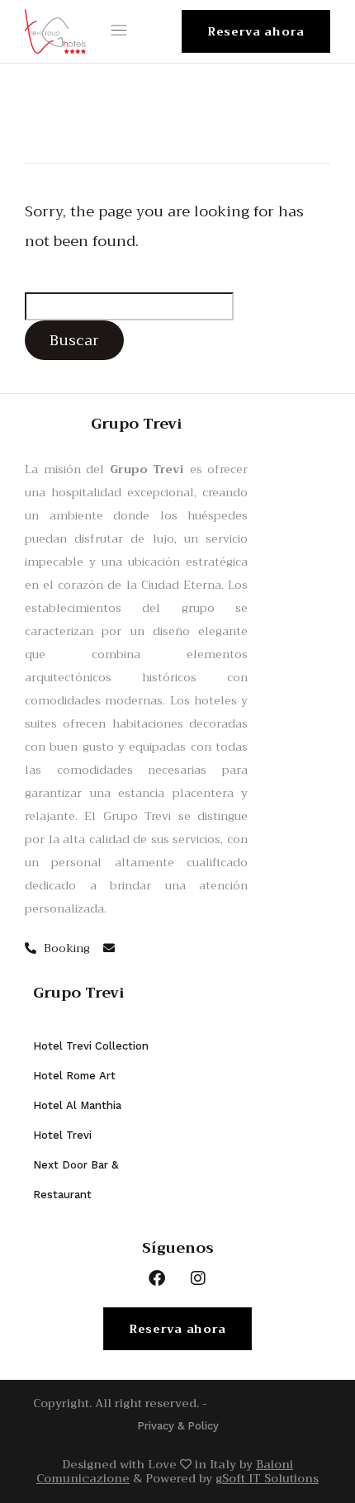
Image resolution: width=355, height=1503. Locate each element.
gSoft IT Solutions (267, 1478)
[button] (122, 31)
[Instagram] (198, 1278)
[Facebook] (157, 1278)
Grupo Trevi (79, 992)
